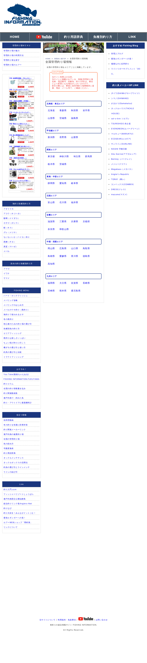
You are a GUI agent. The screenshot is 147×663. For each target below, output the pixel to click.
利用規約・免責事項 (67, 620)
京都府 (86, 221)
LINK (132, 37)
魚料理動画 (9, 420)
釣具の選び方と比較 (13, 352)
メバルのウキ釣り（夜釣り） (17, 310)
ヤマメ (7, 278)
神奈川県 (64, 156)
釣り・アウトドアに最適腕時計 (18, 402)
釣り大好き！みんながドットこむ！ (20, 513)
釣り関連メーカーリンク (15, 429)
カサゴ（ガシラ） (12, 223)
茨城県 (63, 164)
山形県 (51, 118)
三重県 (63, 221)
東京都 (51, 156)
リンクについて (11, 527)
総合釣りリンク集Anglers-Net (18, 503)
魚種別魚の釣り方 (12, 328)
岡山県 (51, 248)
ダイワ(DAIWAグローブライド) (125, 93)
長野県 (63, 137)
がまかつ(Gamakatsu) (121, 103)
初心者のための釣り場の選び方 (18, 324)
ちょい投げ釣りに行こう (15, 343)
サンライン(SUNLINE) (121, 144)
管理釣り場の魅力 (12, 50)
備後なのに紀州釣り (120, 64)
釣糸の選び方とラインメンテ (17, 467)
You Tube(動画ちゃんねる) (16, 374)
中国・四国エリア (55, 241)
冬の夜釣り (9, 319)
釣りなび (8, 508)
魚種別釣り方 (102, 37)
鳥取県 (86, 248)
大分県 (63, 283)
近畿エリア (52, 215)
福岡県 (51, 283)
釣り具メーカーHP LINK (125, 85)
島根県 (51, 256)
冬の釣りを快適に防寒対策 (16, 425)
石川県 (63, 202)
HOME (15, 37)
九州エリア (52, 276)
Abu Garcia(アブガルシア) (123, 154)
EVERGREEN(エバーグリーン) (125, 128)
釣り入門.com (10, 489)
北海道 (51, 110)
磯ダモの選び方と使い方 (15, 347)
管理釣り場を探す (12, 60)
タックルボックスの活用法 (16, 462)
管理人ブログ (117, 53)
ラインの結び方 (11, 472)
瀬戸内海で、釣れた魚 (14, 398)
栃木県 (51, 164)
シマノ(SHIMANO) (120, 98)
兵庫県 (74, 221)
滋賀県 (51, 221)
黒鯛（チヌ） (10, 242)
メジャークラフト (119, 164)
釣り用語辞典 (73, 37)
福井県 (74, 202)
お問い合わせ (102, 620)
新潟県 (51, 137)
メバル (7, 251)
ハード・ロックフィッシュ (16, 295)
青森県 (63, 110)
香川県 (74, 256)
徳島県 (86, 256)
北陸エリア (52, 195)
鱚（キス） (9, 227)
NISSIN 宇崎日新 (119, 149)
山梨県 (74, 137)
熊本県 (63, 290)
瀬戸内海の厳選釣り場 (14, 434)
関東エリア (52, 149)
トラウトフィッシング (14, 357)
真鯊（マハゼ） (11, 246)
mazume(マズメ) (119, 194)
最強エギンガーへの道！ (15, 518)
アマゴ (7, 269)
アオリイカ (9, 209)
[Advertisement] (101, 16)
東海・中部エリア (55, 176)
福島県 (74, 118)
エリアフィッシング (13, 333)
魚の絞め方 (9, 443)
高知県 (51, 263)
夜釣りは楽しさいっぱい (15, 338)
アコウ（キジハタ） (13, 213)
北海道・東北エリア (56, 103)
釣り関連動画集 (11, 393)
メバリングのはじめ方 (14, 305)
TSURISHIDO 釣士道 (121, 123)
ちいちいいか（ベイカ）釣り (17, 237)
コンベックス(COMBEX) (122, 184)
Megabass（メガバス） (122, 169)
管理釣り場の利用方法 (14, 55)
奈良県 (51, 229)
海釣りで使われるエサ (14, 314)
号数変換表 (9, 448)
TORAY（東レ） (118, 179)
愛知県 (63, 183)
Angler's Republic (120, 174)
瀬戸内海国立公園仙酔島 (15, 499)
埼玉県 (77, 156)
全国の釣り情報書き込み (15, 388)
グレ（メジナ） (11, 232)
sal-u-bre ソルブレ (120, 118)
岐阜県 (74, 183)
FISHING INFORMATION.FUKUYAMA (21, 379)
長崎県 (86, 283)
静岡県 (51, 183)
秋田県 (74, 110)
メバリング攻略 (11, 300)
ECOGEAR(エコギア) (121, 139)
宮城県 (63, 118)
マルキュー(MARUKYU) (122, 134)
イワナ (7, 273)
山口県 (74, 248)
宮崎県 (51, 290)
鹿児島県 (76, 290)
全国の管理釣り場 (12, 439)
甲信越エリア (53, 130)
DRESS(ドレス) (118, 189)
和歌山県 (64, 229)
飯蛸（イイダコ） (12, 218)
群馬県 (88, 156)
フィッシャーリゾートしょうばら (19, 494)
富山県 (51, 202)
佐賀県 (74, 283)
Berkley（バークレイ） (122, 159)
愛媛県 (63, 256)
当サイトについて (47, 620)
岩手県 (86, 110)
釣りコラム (9, 384)
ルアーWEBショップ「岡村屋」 (18, 522)
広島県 (63, 248)
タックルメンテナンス (14, 458)
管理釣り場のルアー (13, 65)
